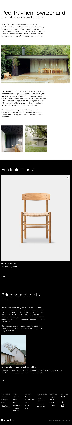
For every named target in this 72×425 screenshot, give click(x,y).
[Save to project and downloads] (68, 177)
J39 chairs (5, 103)
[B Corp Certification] (65, 404)
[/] (8, 420)
